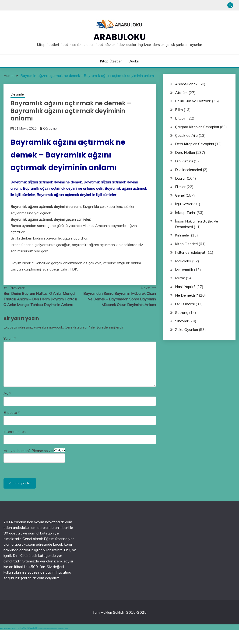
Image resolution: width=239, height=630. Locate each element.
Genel (180, 195)
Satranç (181, 312)
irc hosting (19, 628)
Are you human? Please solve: (29, 450)
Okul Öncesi (185, 303)
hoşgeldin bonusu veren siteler (48, 628)
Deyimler (18, 94)
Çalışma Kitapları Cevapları (197, 126)
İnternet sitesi (15, 431)
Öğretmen (51, 128)
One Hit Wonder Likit (30, 628)
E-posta (12, 412)
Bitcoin (180, 118)
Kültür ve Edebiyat (190, 252)
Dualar (133, 61)
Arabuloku (119, 37)
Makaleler (183, 261)
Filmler (180, 186)
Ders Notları (185, 152)
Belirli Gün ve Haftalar (193, 101)
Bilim (179, 109)
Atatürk (181, 92)
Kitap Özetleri (111, 61)
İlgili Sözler (183, 204)
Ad (7, 393)
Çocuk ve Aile (186, 135)
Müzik (180, 278)
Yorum (10, 338)
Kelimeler (182, 235)
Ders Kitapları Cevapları (194, 143)
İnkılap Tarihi (185, 212)
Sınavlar (181, 320)
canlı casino (44, 628)
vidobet (61, 628)
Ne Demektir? (186, 295)
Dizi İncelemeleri (188, 169)
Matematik (184, 269)
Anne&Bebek (186, 84)
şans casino (59, 628)
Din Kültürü (184, 161)
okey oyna (3, 628)
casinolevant (53, 628)
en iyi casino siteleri (40, 628)
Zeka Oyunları (186, 329)
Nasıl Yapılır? (185, 286)
